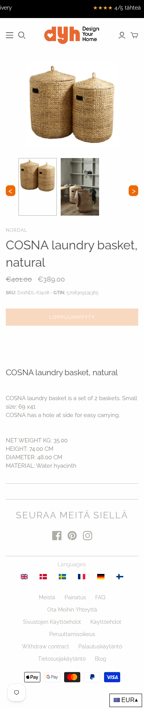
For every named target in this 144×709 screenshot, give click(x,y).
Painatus (75, 597)
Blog (100, 659)
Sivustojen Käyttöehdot (52, 622)
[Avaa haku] (22, 35)
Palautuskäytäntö (100, 646)
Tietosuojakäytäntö (62, 659)
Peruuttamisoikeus (72, 634)
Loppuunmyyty (72, 317)
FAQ (100, 597)
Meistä (47, 597)
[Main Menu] (9, 35)
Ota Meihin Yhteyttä (72, 610)
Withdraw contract (45, 646)
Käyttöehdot (105, 622)
